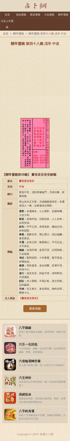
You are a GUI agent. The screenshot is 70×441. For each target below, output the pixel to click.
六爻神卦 (25, 377)
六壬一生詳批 (28, 344)
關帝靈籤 (63, 14)
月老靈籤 (49, 14)
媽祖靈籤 (21, 14)
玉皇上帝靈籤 (7, 24)
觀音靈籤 (35, 14)
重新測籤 (35, 308)
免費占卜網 (46, 434)
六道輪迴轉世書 (30, 361)
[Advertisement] (35, 83)
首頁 (7, 14)
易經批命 (25, 394)
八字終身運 (26, 411)
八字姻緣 (25, 327)
